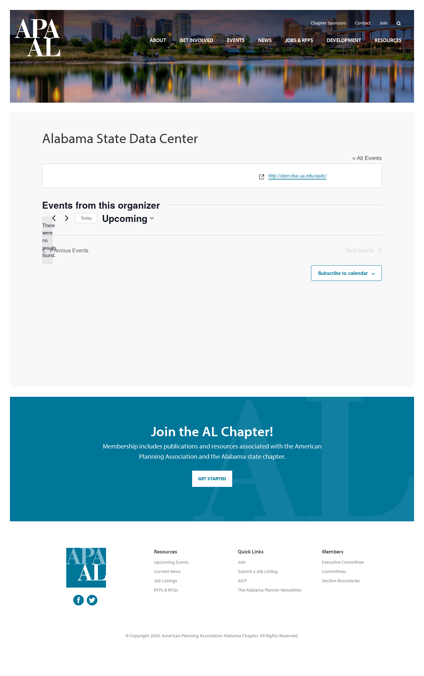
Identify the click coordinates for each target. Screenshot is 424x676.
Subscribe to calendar (343, 273)
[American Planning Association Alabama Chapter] (37, 37)
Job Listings (165, 581)
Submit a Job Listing (258, 571)
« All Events (367, 158)
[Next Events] (67, 218)
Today (86, 218)
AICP (242, 581)
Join (242, 562)
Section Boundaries (341, 581)
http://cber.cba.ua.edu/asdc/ (297, 175)
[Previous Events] (54, 218)
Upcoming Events (171, 562)
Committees (334, 571)
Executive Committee (343, 562)
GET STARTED (212, 479)
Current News (167, 571)
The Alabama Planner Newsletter (270, 590)
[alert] (47, 240)
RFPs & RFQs (166, 590)
